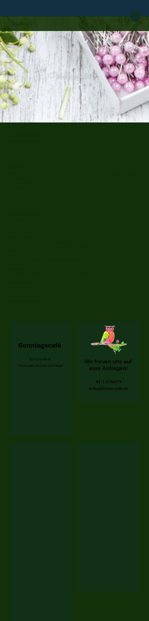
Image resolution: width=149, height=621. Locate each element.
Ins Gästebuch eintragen (125, 173)
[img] (74, 8)
